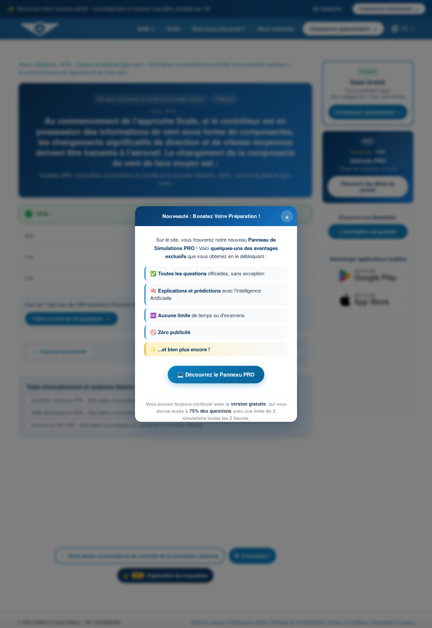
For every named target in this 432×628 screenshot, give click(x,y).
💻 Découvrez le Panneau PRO (215, 374)
